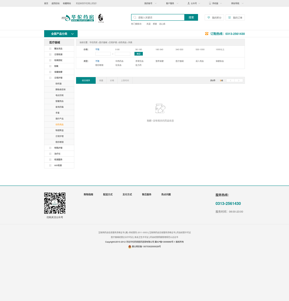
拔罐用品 (60, 101)
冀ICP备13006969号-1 (165, 241)
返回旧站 (56, 3)
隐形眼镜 (60, 141)
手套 (58, 112)
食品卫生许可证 (141, 237)
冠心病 (162, 23)
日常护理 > (114, 42)
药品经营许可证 (184, 232)
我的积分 (216, 17)
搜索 (191, 17)
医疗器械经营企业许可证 (122, 237)
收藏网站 (67, 3)
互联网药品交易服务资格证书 (162, 232)
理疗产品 (60, 118)
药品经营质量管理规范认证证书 (164, 237)
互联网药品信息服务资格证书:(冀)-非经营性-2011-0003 (123, 232)
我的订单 (237, 17)
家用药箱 (60, 106)
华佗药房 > (94, 42)
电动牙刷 (60, 95)
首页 (46, 3)
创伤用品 (60, 124)
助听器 (59, 83)
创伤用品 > (123, 42)
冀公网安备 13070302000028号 (146, 246)
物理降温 (60, 130)
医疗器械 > (104, 42)
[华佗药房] (82, 18)
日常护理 (60, 136)
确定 (139, 53)
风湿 (149, 23)
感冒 (155, 23)
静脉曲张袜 (61, 89)
